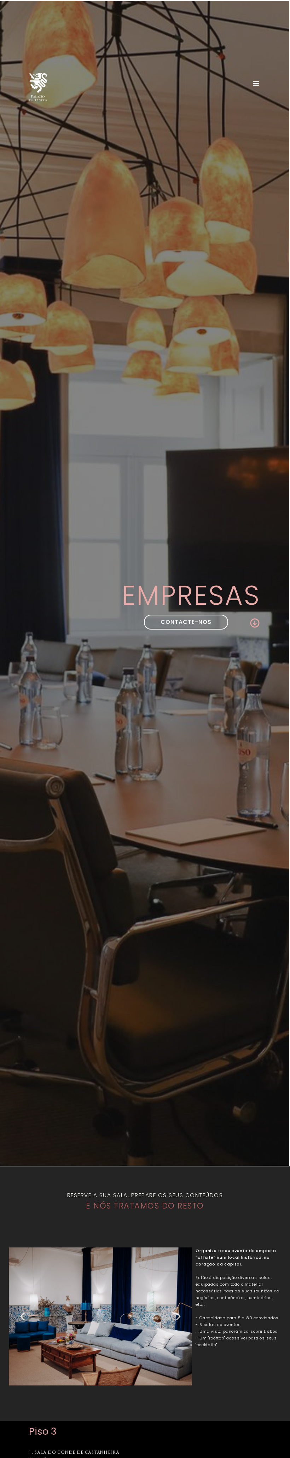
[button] (256, 85)
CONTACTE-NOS (186, 622)
